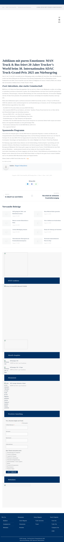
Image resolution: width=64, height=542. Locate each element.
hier (28, 158)
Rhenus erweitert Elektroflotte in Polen (20, 221)
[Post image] (6, 214)
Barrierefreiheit (41, 540)
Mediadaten (5, 527)
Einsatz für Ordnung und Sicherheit (52, 229)
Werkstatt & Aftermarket (12, 458)
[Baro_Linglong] (16, 348)
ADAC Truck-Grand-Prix (22, 175)
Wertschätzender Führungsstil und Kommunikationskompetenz (20, 239)
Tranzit (37, 524)
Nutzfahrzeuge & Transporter (13, 452)
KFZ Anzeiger (31, 175)
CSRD (53, 531)
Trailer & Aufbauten (11, 454)
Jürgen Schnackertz (21, 165)
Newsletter (21, 527)
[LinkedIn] (28, 184)
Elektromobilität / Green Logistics (14, 461)
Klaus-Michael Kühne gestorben (52, 211)
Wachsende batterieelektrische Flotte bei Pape (51, 239)
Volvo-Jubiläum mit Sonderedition (52, 220)
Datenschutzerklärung (24, 540)
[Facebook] (32, 184)
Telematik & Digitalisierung (13, 459)
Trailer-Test (54, 524)
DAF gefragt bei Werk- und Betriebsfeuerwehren (19, 212)
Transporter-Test (55, 527)
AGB (31, 540)
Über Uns (4, 517)
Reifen (8, 463)
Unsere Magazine (23, 520)
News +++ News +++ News (39, 175)
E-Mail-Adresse (10, 425)
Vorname (8, 431)
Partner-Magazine (38, 517)
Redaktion (5, 520)
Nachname (8, 437)
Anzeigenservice (6, 524)
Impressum (35, 540)
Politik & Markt (10, 468)
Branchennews (10, 467)
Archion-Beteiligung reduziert (19, 229)
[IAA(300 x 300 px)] (16, 275)
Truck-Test (54, 520)
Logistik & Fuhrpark (11, 456)
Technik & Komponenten (12, 465)
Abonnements (21, 517)
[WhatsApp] (36, 184)
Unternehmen (9, 444)
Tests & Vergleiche (54, 517)
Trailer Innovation (39, 520)
